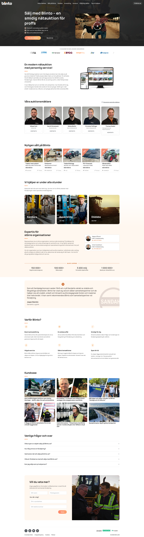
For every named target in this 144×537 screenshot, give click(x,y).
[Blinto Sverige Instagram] (37, 530)
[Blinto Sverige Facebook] (26, 530)
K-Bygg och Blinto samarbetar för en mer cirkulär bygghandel (37, 424)
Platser (53, 535)
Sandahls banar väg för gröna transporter (102, 423)
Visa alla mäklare (33, 38)
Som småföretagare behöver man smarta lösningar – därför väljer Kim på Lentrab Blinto (39, 399)
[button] (97, 26)
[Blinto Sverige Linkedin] (29, 530)
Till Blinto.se (137, 3)
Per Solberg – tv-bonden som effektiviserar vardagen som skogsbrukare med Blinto (71, 399)
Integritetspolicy (39, 535)
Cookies (47, 535)
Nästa (62, 512)
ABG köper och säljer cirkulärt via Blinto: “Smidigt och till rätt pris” (102, 399)
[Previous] (27, 119)
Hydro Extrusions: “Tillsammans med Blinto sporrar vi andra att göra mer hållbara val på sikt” (71, 424)
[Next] (116, 119)
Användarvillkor (28, 535)
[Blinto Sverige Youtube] (33, 530)
